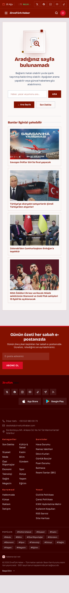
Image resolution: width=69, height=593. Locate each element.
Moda (5, 456)
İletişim (6, 508)
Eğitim (22, 483)
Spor (21, 469)
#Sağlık (60, 542)
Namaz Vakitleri (44, 449)
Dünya (22, 473)
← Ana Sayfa (24, 104)
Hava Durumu (43, 444)
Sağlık (5, 478)
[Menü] (6, 13)
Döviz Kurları (42, 453)
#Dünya (48, 542)
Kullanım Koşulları (45, 508)
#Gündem (52, 537)
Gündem (23, 461)
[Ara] (56, 13)
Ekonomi (7, 469)
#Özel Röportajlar (35, 537)
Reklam (6, 504)
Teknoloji (7, 473)
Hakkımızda (8, 494)
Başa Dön (7, 570)
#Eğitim (34, 547)
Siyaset (6, 452)
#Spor (21, 542)
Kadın (22, 452)
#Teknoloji (34, 542)
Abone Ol (12, 365)
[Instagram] (50, 4)
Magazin (6, 483)
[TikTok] (64, 4)
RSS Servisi (42, 513)
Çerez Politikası (44, 499)
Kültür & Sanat (23, 446)
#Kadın (53, 532)
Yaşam (22, 478)
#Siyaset (40, 532)
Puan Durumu (43, 463)
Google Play (57, 401)
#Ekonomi (9, 542)
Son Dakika (45, 104)
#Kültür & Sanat (24, 532)
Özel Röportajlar (8, 463)
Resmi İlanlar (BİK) (46, 472)
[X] (37, 4)
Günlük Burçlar (44, 458)
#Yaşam (8, 547)
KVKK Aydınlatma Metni (48, 504)
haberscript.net (13, 556)
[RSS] (53, 392)
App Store (32, 401)
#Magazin (21, 547)
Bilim (22, 456)
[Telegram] (45, 392)
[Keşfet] (63, 13)
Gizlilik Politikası (45, 494)
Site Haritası (43, 518)
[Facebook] (44, 4)
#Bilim (19, 537)
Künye (5, 499)
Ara (54, 94)
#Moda (7, 537)
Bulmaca (40, 467)
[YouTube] (57, 4)
